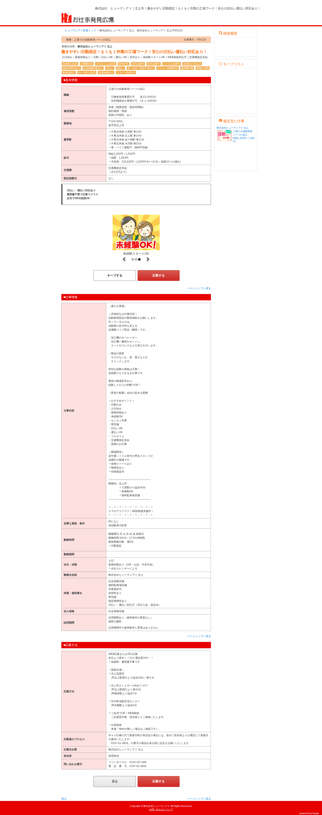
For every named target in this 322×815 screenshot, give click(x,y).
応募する (158, 275)
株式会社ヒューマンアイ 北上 (233, 127)
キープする (114, 275)
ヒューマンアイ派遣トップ (80, 30)
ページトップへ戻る (199, 288)
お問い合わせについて (161, 809)
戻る (115, 781)
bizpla (316, 813)
